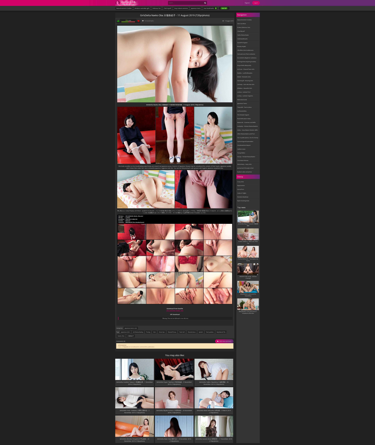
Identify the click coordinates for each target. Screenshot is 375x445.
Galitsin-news (241, 149)
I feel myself (167, 8)
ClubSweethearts (242, 39)
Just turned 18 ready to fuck (245, 168)
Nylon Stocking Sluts (243, 201)
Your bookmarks (210, 8)
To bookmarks (149, 21)
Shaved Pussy (172, 332)
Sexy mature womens (181, 8)
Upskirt (201, 332)
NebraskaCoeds (242, 100)
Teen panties (210, 332)
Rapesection (241, 185)
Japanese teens (196, 8)
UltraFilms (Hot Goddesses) (245, 50)
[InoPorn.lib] (127, 3)
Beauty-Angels (241, 46)
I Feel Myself (241, 31)
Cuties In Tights (241, 193)
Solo (154, 332)
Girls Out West (241, 23)
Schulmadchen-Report (243, 145)
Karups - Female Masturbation (246, 157)
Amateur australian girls (142, 8)
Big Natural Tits (221, 332)
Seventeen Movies (242, 160)
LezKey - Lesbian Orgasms (245, 96)
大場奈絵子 (130, 336)
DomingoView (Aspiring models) (246, 61)
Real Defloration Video (244, 119)
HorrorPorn (240, 189)
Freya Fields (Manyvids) (244, 65)
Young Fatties (241, 153)
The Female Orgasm (243, 115)
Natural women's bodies (124, 8)
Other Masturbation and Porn (246, 134)
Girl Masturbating (138, 332)
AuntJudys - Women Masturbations (247, 126)
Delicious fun (156, 8)
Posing (148, 332)
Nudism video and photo (244, 172)
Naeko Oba (121, 336)
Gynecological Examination (245, 141)
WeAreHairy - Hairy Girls (244, 164)
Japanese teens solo (131, 328)
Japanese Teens (242, 103)
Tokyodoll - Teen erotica (244, 107)
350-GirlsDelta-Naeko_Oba (174, 310)
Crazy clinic (240, 182)
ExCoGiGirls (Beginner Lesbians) (246, 58)
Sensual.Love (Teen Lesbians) (246, 54)
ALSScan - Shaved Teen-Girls (245, 69)
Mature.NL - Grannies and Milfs (246, 122)
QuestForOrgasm (242, 42)
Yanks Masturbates (243, 35)
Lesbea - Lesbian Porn (243, 92)
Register (247, 3)
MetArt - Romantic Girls (244, 77)
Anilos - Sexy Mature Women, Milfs (247, 130)
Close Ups (162, 332)
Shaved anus (192, 332)
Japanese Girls (125, 332)
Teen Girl (182, 332)
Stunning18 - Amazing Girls (245, 80)
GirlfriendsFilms (242, 111)
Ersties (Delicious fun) (243, 27)
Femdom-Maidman (242, 197)
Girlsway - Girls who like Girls (245, 84)
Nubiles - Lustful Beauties (244, 73)
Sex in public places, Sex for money (247, 138)
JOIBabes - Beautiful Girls (244, 88)
